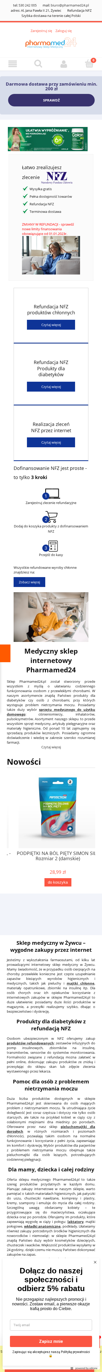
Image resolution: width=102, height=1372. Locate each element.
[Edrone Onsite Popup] (51, 686)
